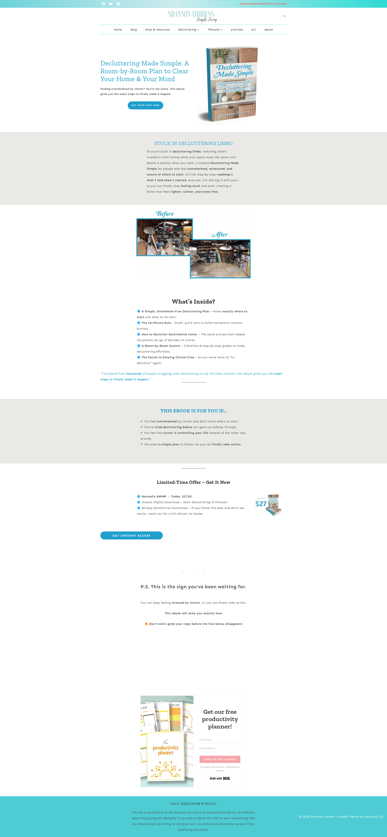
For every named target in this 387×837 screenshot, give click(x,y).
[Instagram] (118, 4)
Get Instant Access (132, 535)
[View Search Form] (284, 16)
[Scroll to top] (379, 825)
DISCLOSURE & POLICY (198, 803)
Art (253, 29)
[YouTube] (111, 4)
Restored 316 (373, 816)
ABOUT (268, 29)
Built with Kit (220, 778)
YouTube (237, 29)
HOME (118, 29)
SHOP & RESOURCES (157, 29)
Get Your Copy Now (145, 105)
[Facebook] (103, 4)
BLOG (133, 29)
